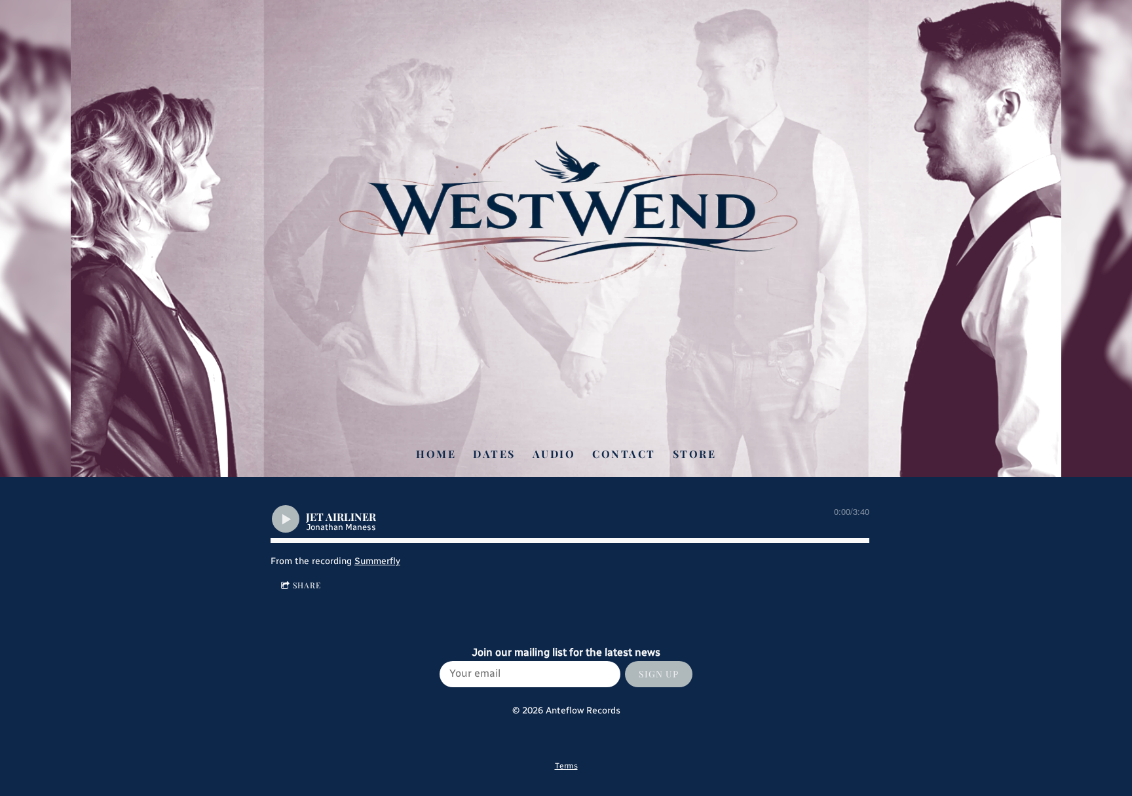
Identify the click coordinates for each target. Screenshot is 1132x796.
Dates (494, 454)
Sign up (659, 674)
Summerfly (377, 561)
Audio (554, 454)
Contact (624, 454)
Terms (566, 765)
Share (307, 585)
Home (436, 454)
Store (695, 454)
